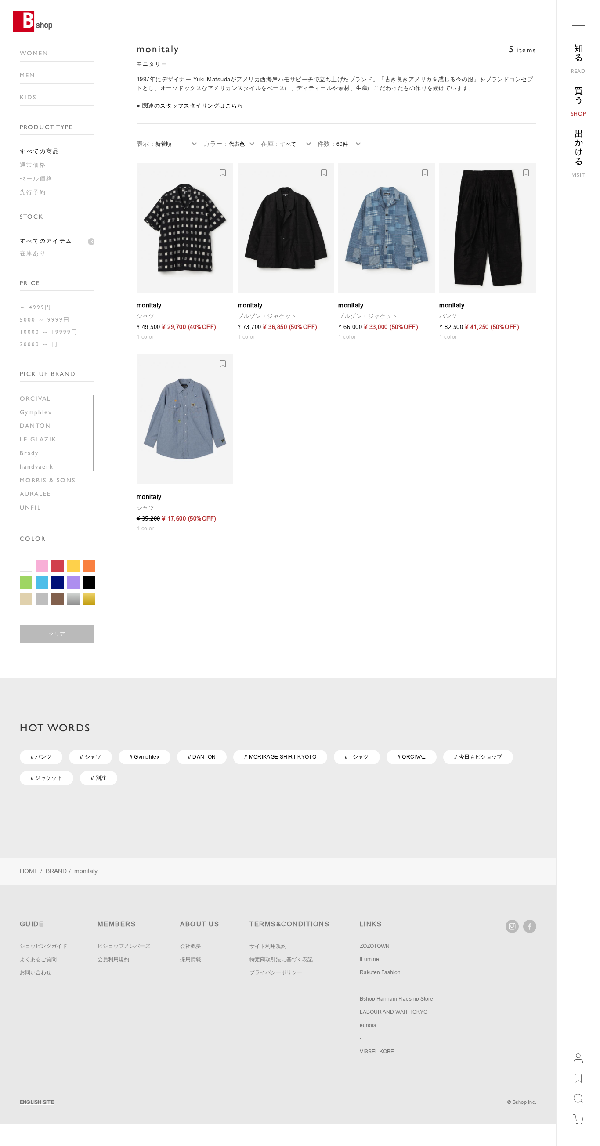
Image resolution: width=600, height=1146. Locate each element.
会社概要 (190, 946)
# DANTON (202, 757)
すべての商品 (39, 151)
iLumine (369, 959)
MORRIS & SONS (48, 480)
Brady (29, 452)
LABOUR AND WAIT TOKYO (393, 1012)
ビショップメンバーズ (124, 946)
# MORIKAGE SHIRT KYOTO (280, 757)
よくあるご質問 (38, 959)
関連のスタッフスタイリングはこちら (192, 105)
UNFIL (30, 507)
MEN (27, 75)
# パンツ (41, 757)
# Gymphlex (144, 757)
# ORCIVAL (412, 757)
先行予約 (33, 192)
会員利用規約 (113, 959)
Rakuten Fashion (380, 972)
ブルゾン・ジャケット (267, 316)
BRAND (56, 871)
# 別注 (98, 778)
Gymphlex (36, 412)
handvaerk (37, 466)
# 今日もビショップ (478, 757)
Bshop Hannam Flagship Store (396, 999)
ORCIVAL (35, 398)
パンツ (448, 316)
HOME (29, 871)
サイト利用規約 (267, 946)
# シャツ (90, 757)
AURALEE (35, 493)
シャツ (146, 316)
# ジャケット (46, 778)
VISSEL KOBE (377, 1051)
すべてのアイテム (46, 241)
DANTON (35, 425)
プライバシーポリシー (275, 972)
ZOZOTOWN (375, 946)
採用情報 (190, 959)
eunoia (368, 1025)
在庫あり (33, 253)
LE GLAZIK (38, 439)
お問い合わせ (35, 972)
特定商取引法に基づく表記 (281, 959)
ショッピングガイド (43, 946)
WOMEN (34, 53)
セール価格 (36, 178)
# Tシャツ (357, 757)
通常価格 (33, 165)
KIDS (28, 97)
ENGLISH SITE (37, 1102)
